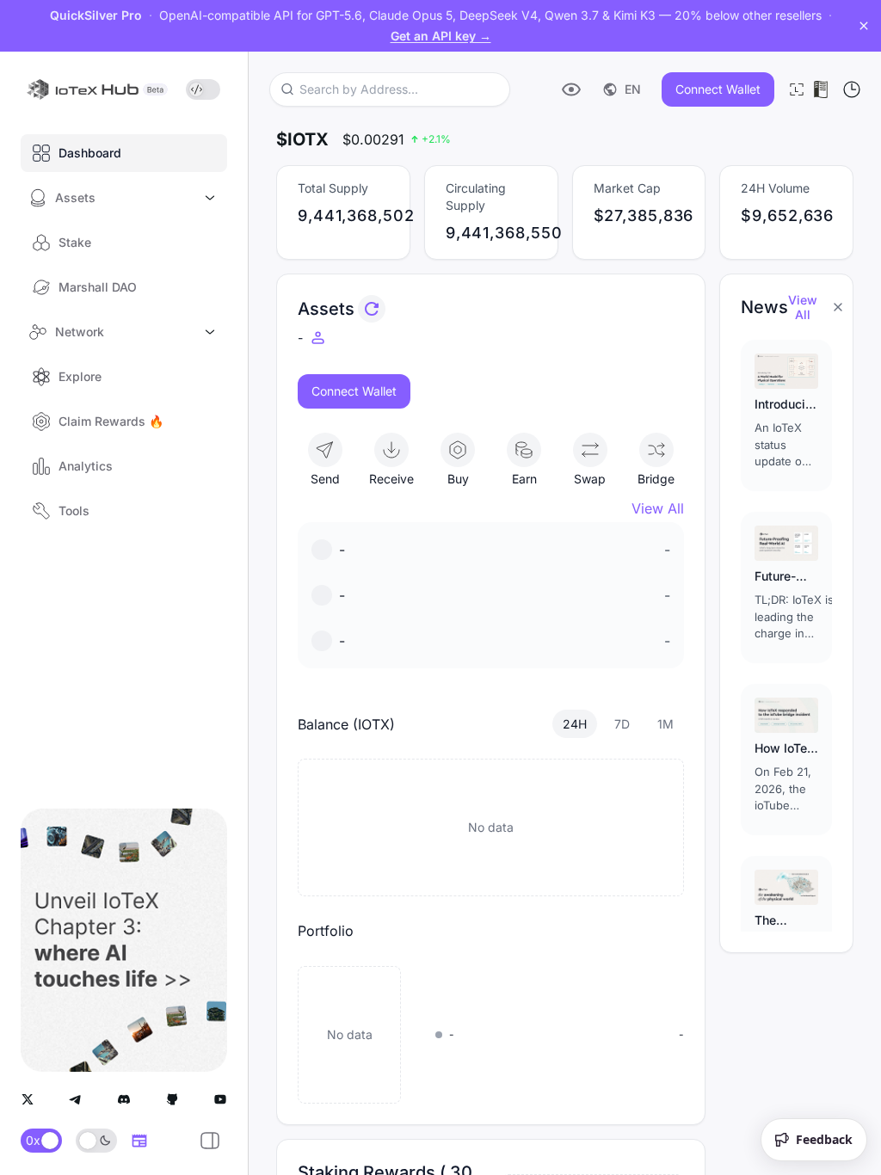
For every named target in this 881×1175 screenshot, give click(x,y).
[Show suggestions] (495, 89)
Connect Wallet (718, 89)
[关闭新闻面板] (838, 307)
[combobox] (386, 89)
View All (657, 508)
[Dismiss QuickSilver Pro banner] (863, 25)
